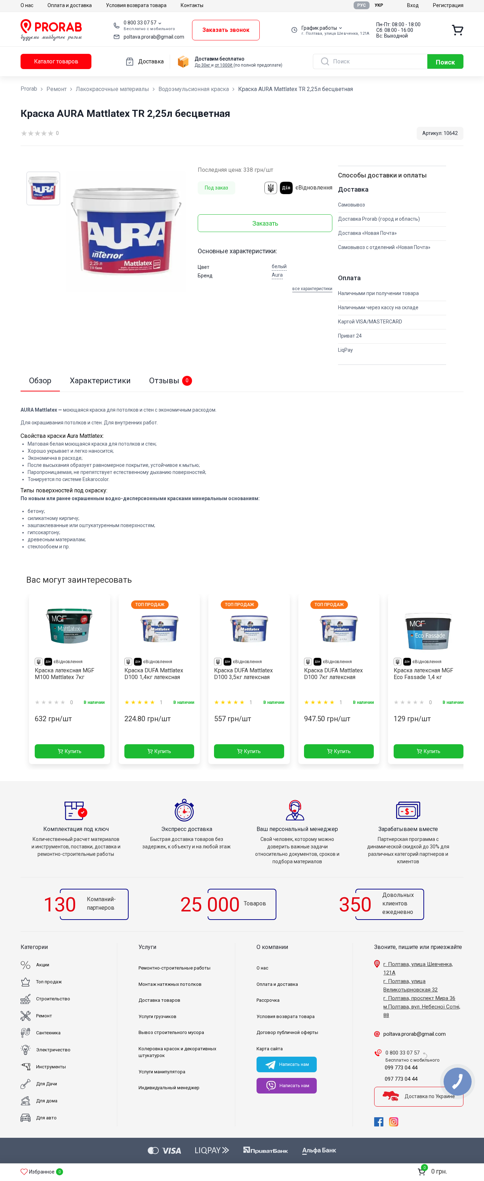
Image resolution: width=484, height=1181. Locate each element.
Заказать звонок (225, 30)
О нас (27, 5)
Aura (277, 275)
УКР (379, 5)
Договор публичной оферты (287, 1032)
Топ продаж (49, 981)
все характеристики (312, 288)
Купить (73, 751)
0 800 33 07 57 (140, 23)
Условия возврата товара (136, 5)
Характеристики (100, 380)
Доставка (151, 61)
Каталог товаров (56, 61)
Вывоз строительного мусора (171, 1032)
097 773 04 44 (401, 1079)
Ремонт (56, 89)
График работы (319, 28)
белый (279, 266)
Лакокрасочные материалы (112, 89)
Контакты (192, 5)
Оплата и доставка (69, 5)
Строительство (53, 998)
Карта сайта (270, 1048)
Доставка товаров (159, 1000)
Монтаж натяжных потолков (170, 984)
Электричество (53, 1049)
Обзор (40, 380)
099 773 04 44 (401, 1067)
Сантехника (48, 1032)
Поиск (445, 62)
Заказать (265, 223)
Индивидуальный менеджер (169, 1087)
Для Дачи (46, 1083)
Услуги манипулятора (162, 1071)
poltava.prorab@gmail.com (154, 37)
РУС (361, 5)
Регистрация (448, 5)
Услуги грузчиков (157, 1016)
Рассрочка (268, 1000)
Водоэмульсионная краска (193, 89)
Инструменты (51, 1066)
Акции (42, 964)
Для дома (46, 1100)
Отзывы (168, 380)
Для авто (46, 1117)
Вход (413, 5)
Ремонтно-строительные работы (174, 968)
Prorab (29, 88)
